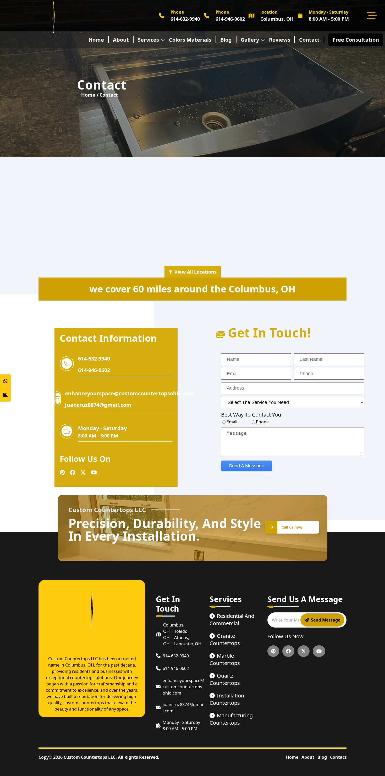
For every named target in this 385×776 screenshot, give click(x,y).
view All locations (195, 272)
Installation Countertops (227, 699)
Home (292, 757)
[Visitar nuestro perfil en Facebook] (72, 472)
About (307, 757)
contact (309, 39)
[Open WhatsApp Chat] (5, 381)
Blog (226, 39)
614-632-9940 (94, 358)
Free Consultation (357, 39)
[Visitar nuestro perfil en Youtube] (94, 472)
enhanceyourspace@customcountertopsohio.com (129, 393)
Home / (89, 95)
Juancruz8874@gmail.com (98, 404)
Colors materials (190, 39)
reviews (279, 39)
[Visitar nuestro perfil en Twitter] (83, 472)
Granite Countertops (225, 639)
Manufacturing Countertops (231, 719)
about (121, 39)
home (96, 39)
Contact (338, 757)
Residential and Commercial (232, 619)
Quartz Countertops (225, 679)
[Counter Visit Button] (5, 395)
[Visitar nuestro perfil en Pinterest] (62, 472)
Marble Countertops (225, 659)
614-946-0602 (94, 370)
